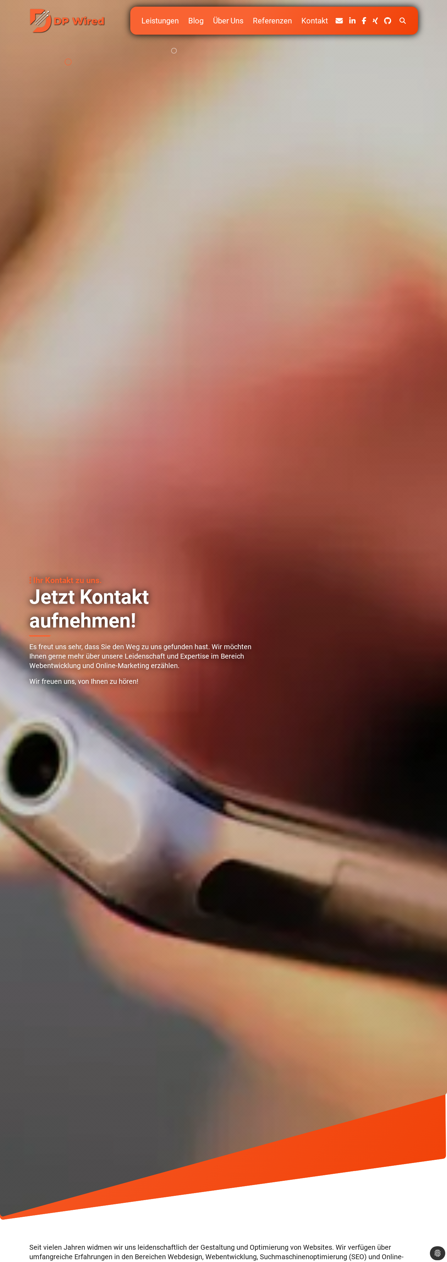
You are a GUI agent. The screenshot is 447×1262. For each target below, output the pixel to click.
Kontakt (314, 20)
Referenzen (272, 20)
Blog (196, 20)
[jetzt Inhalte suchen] (402, 20)
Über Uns (228, 20)
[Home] (68, 20)
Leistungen (160, 20)
